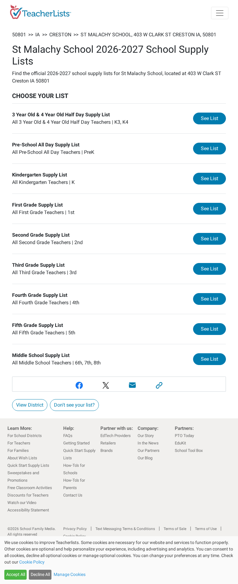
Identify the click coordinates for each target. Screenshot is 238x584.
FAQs (68, 435)
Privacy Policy (75, 529)
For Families (18, 450)
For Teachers (18, 443)
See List (213, 118)
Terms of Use (206, 529)
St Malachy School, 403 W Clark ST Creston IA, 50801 (148, 35)
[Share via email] (132, 385)
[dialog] (119, 560)
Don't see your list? (74, 405)
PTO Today (184, 435)
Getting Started (76, 443)
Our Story (146, 435)
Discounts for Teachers (28, 495)
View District (29, 405)
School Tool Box (189, 450)
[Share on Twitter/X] (105, 385)
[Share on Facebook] (79, 385)
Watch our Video (21, 502)
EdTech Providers (115, 435)
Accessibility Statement (28, 510)
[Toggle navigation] (219, 13)
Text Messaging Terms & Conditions (125, 529)
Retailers (108, 443)
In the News (148, 443)
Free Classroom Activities (29, 487)
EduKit (180, 443)
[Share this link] (159, 385)
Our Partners (149, 450)
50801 (19, 35)
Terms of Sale (175, 529)
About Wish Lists (22, 458)
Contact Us (72, 495)
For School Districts (24, 435)
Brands (106, 450)
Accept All (15, 574)
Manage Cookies (70, 574)
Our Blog (145, 458)
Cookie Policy (32, 561)
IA (37, 35)
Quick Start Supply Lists (28, 465)
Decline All (40, 574)
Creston (60, 35)
